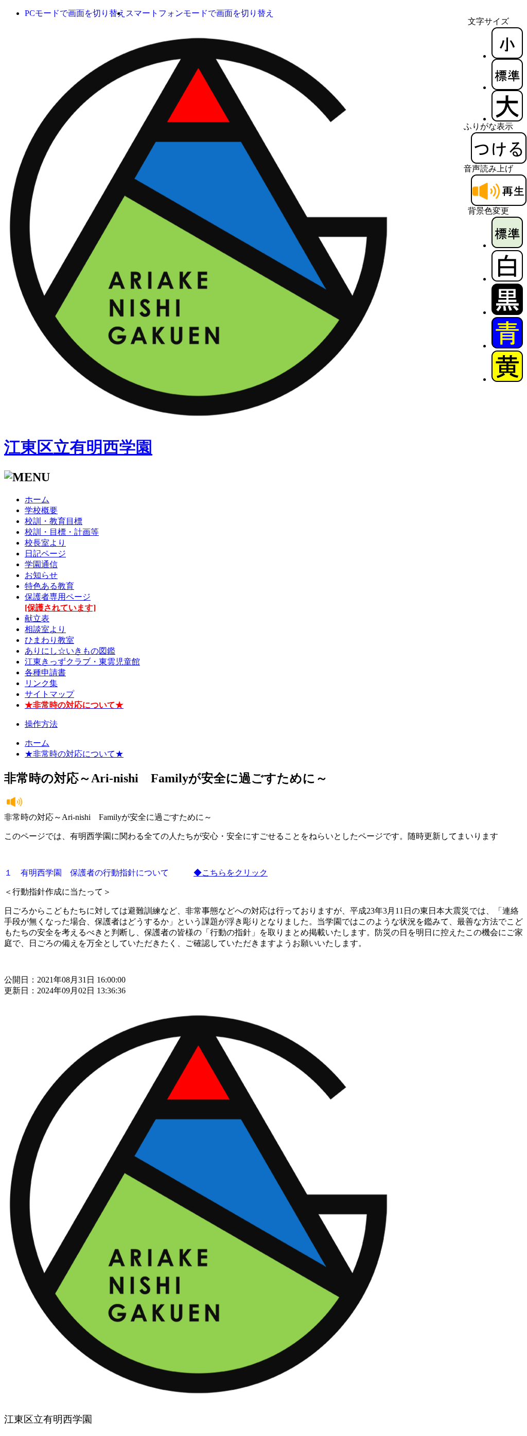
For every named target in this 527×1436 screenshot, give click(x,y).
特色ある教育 (49, 586)
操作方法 (41, 724)
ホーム (37, 499)
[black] (507, 312)
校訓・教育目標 (53, 521)
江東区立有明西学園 (78, 447)
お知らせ (41, 575)
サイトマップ (49, 694)
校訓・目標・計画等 (62, 532)
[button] (75, 13)
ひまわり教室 (49, 640)
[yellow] (507, 379)
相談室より (45, 629)
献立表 (37, 618)
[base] (507, 245)
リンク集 (41, 683)
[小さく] (507, 55)
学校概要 (41, 510)
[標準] (507, 87)
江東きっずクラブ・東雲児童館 (82, 661)
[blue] (507, 345)
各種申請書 (45, 672)
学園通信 (41, 564)
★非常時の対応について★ (74, 753)
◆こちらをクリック (231, 872)
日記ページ (45, 553)
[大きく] (507, 118)
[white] (507, 278)
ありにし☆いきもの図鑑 (70, 650)
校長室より (45, 542)
